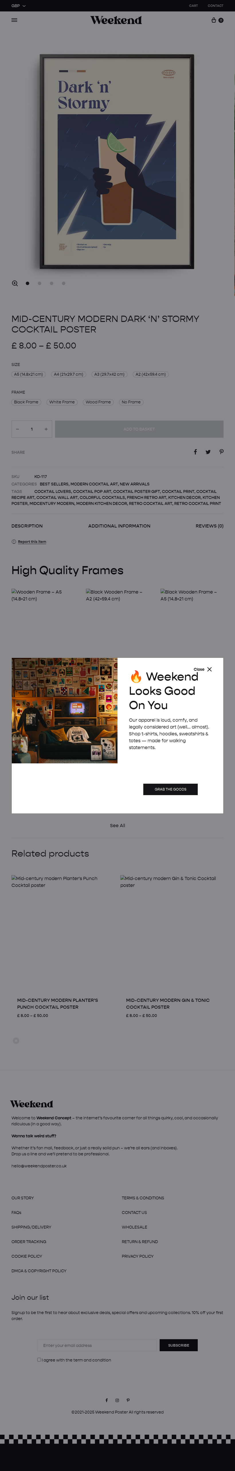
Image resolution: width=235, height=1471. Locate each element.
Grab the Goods (170, 789)
